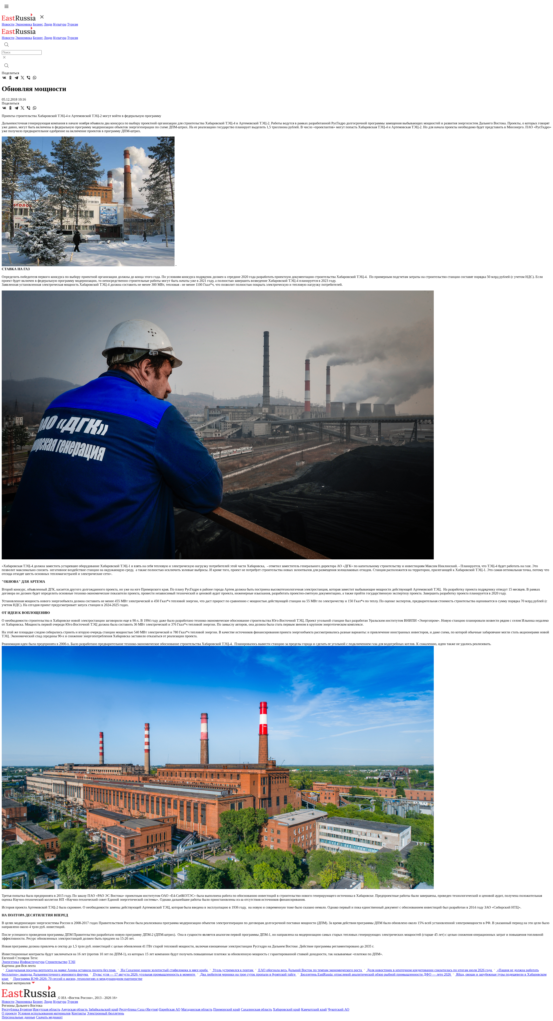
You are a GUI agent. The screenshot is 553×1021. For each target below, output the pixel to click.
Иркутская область (46, 1009)
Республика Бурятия (17, 1009)
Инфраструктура (32, 962)
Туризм (72, 24)
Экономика (23, 24)
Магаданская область (196, 1009)
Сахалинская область (256, 1009)
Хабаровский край (286, 1009)
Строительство (56, 962)
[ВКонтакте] (4, 77)
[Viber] (28, 77)
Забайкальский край (103, 1009)
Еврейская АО (169, 1009)
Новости (8, 24)
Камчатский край (314, 1009)
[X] (22, 77)
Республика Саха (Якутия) (138, 1009)
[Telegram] (16, 77)
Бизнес (38, 24)
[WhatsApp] (34, 77)
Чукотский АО (338, 1009)
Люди (48, 24)
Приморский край (226, 1009)
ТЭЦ (71, 962)
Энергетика (10, 962)
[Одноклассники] (10, 77)
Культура (59, 24)
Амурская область (74, 1009)
